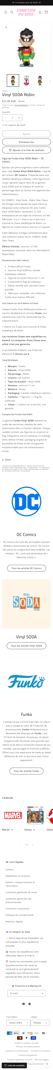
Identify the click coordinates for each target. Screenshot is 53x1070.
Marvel (6, 829)
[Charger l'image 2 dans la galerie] (26, 80)
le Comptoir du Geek (29, 1043)
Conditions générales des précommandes (19, 900)
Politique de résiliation (34, 1064)
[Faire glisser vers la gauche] (3, 81)
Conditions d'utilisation (18, 908)
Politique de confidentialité (20, 915)
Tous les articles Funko (26, 771)
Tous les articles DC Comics (26, 568)
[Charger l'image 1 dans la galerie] (13, 80)
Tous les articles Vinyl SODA (26, 645)
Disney (28, 829)
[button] (6, 12)
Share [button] (8, 459)
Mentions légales (14, 921)
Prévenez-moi (26, 142)
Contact (9, 869)
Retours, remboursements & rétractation (20, 884)
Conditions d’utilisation (40, 1051)
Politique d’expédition (28, 1055)
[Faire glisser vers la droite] (50, 81)
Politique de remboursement (28, 1046)
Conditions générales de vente (21, 892)
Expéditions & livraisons (18, 876)
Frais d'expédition (21, 105)
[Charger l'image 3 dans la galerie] (40, 80)
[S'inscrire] (42, 993)
